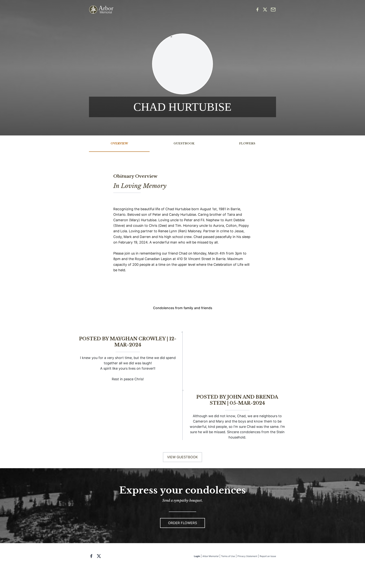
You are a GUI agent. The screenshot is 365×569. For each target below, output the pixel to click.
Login (197, 556)
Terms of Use (228, 556)
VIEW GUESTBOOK (182, 457)
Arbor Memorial (210, 556)
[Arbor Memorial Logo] (101, 9)
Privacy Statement (247, 556)
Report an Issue (268, 556)
